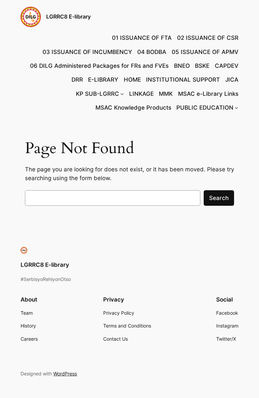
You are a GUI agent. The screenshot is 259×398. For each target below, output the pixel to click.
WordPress (65, 373)
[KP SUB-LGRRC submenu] (122, 93)
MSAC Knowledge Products (133, 107)
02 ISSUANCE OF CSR (207, 37)
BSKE (202, 65)
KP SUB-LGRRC (97, 93)
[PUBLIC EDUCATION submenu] (236, 107)
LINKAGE (141, 93)
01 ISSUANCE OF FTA (142, 37)
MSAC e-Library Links (208, 93)
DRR (77, 79)
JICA (231, 79)
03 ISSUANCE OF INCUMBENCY (87, 52)
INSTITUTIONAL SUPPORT (183, 79)
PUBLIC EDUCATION (204, 107)
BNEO (182, 65)
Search (219, 198)
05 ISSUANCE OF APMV (205, 52)
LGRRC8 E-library (68, 16)
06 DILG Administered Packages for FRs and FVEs (99, 65)
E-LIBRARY (103, 79)
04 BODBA (151, 52)
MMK (166, 93)
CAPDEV (226, 65)
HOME (132, 79)
